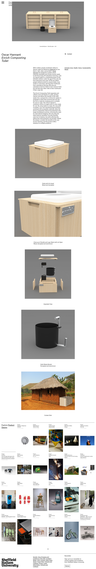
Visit (38, 560)
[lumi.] (56, 497)
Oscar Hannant (11, 54)
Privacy (41, 563)
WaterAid (53, 69)
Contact (69, 54)
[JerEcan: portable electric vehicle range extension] (87, 466)
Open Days (49, 560)
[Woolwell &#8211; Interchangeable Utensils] (9, 529)
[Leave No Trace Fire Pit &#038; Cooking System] (72, 466)
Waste (66, 69)
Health (76, 68)
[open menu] (3, 3)
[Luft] (9, 497)
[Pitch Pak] (87, 438)
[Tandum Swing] (40, 438)
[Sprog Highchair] (40, 497)
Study (34, 561)
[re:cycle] (72, 529)
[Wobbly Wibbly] (56, 438)
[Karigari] (72, 438)
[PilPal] (24, 497)
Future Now (40, 561)
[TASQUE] (24, 438)
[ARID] (56, 529)
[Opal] (56, 466)
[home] (10, 562)
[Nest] (40, 529)
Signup (67, 566)
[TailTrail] (87, 497)
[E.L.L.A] (40, 466)
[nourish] (72, 497)
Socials (35, 557)
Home (80, 68)
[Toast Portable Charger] (24, 529)
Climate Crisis (69, 68)
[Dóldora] (24, 466)
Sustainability (86, 68)
